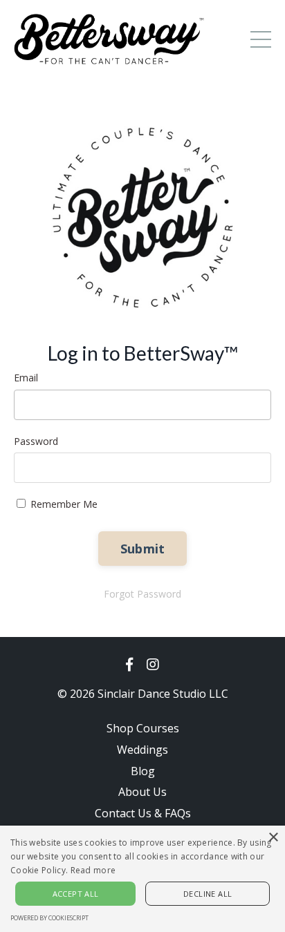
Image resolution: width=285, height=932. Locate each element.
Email (26, 377)
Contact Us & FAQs (143, 813)
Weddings (142, 749)
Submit (142, 548)
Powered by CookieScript (49, 917)
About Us (142, 791)
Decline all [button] (207, 893)
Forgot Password (142, 593)
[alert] (142, 879)
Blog (143, 771)
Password (36, 441)
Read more (93, 870)
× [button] (273, 838)
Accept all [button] (76, 893)
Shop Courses (143, 728)
